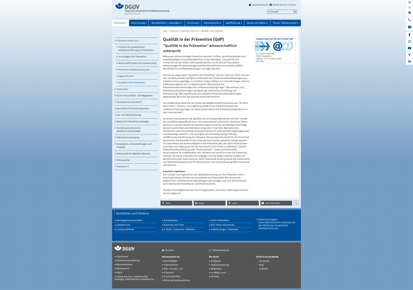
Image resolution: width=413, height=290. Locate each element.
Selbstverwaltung (220, 265)
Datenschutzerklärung (128, 261)
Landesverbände (125, 229)
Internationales (211, 23)
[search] (282, 12)
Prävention (119, 23)
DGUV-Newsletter (220, 220)
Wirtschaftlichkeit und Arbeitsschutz (137, 63)
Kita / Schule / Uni (173, 269)
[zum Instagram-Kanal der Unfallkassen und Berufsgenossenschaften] (409, 42)
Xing (261, 265)
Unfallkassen (123, 225)
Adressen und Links (174, 225)
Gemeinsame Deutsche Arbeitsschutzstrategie (128, 130)
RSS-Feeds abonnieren (223, 225)
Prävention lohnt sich (127, 41)
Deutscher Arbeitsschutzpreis (134, 70)
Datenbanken (171, 220)
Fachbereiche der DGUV (129, 102)
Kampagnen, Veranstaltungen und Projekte (134, 145)
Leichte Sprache (280, 5)
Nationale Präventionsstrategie (132, 122)
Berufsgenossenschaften (129, 220)
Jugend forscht (126, 76)
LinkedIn (263, 269)
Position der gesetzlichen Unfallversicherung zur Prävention (136, 49)
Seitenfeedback (220, 250)
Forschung (192, 23)
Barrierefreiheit (124, 265)
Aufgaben (216, 261)
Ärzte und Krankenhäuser (177, 280)
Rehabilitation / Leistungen (166, 23)
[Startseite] (142, 9)
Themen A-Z (122, 167)
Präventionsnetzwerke (128, 138)
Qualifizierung (233, 23)
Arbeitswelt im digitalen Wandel (133, 154)
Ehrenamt (169, 273)
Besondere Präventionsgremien (132, 109)
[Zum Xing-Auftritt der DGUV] (409, 55)
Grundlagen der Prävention (132, 57)
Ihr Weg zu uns (218, 273)
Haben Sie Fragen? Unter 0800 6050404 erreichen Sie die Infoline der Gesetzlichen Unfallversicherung (276, 224)
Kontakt (215, 276)
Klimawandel (123, 160)
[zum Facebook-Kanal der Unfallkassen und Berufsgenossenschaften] (409, 35)
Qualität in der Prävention (131, 83)
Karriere (292, 5)
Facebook (264, 261)
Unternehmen (171, 265)
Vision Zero (122, 89)
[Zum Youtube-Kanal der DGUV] (409, 48)
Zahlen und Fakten (256, 23)
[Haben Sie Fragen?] (409, 20)
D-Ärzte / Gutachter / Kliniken (179, 229)
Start (165, 31)
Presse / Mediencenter (284, 23)
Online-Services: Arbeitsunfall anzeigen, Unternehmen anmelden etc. (135, 278)
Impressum (122, 257)
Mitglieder (216, 269)
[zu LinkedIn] (409, 61)
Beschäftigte (170, 261)
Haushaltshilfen (172, 276)
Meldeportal (122, 269)
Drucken (169, 250)
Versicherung (138, 23)
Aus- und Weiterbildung (128, 115)
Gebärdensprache (260, 5)
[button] (176, 203)
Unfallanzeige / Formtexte (224, 229)
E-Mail (261, 61)
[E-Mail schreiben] (409, 27)
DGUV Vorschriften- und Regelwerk (134, 96)
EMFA (119, 273)
